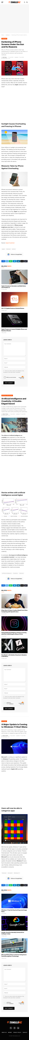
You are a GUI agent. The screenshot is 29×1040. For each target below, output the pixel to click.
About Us (4, 1032)
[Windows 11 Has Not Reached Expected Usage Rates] (14, 901)
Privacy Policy (17, 1032)
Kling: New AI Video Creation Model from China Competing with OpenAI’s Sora (14, 611)
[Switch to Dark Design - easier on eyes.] (24, 2)
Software (4, 721)
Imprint (10, 1032)
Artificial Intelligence (7, 395)
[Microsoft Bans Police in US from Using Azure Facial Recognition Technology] (14, 945)
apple (3, 249)
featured (8, 249)
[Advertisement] (14, 19)
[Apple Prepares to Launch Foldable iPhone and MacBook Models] (14, 320)
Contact (25, 1032)
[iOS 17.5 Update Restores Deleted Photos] (14, 299)
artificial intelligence (6, 573)
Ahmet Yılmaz (5, 414)
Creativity (15, 573)
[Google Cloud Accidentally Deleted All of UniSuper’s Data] (14, 923)
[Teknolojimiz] (14, 2)
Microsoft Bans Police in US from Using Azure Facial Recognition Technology (14, 955)
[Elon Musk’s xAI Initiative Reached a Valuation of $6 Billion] (14, 646)
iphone (13, 249)
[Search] (27, 2)
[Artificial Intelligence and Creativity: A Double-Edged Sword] (14, 425)
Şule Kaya (5, 57)
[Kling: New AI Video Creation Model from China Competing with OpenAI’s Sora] (14, 601)
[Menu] (2, 2)
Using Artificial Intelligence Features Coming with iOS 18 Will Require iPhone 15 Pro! (13, 633)
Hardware (4, 38)
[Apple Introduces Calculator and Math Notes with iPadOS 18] (14, 277)
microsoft (10, 873)
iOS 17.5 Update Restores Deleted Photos (12, 308)
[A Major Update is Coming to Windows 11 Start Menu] (14, 746)
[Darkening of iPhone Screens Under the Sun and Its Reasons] (14, 68)
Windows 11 (16, 873)
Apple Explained (10, 243)
